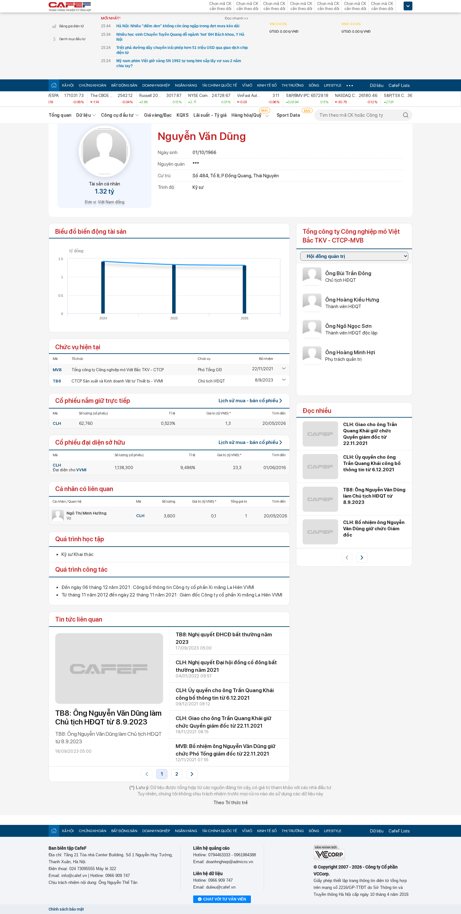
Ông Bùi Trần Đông (348, 273)
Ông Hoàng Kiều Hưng (352, 300)
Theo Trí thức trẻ (230, 802)
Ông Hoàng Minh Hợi (350, 352)
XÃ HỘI (68, 85)
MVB (57, 369)
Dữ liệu (377, 85)
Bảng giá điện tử (71, 26)
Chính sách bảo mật (66, 909)
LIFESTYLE (333, 85)
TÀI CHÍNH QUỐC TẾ (219, 85)
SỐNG (314, 85)
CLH (57, 423)
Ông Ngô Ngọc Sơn (348, 326)
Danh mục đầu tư (72, 39)
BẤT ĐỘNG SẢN (124, 85)
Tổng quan (60, 115)
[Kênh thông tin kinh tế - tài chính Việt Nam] (70, 7)
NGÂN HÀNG (186, 85)
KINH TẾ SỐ (267, 85)
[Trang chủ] (54, 85)
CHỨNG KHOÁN (92, 85)
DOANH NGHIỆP (156, 85)
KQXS (182, 115)
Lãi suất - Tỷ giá (210, 115)
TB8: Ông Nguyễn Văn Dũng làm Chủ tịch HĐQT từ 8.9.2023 (108, 717)
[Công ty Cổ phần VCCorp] (329, 858)
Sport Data (288, 115)
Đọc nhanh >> (236, 18)
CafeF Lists (399, 85)
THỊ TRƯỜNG (293, 85)
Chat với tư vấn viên (224, 899)
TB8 (57, 381)
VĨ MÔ (247, 85)
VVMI (81, 470)
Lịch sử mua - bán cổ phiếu (248, 401)
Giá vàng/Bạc (158, 115)
